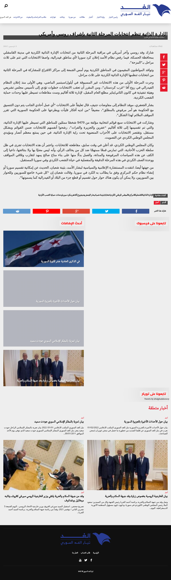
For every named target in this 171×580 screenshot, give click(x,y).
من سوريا (72, 17)
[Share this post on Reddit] (163, 88)
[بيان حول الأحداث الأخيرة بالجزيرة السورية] (43, 288)
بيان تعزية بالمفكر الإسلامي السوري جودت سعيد (55, 341)
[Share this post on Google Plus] (163, 72)
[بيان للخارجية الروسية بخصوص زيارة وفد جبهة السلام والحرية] (43, 368)
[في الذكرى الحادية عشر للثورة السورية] (43, 249)
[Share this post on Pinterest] (163, 80)
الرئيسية (96, 553)
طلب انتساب (85, 553)
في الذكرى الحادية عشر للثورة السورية (60, 261)
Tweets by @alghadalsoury (156, 399)
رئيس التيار (113, 17)
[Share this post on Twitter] (163, 65)
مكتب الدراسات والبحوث (36, 17)
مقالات (82, 17)
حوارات (53, 17)
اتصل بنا (75, 553)
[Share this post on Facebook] (163, 57)
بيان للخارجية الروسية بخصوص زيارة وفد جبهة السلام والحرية (48, 381)
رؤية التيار (101, 17)
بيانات (62, 17)
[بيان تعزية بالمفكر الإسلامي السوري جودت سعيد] (43, 328)
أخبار (91, 17)
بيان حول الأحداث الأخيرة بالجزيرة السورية (58, 301)
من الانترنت (18, 17)
